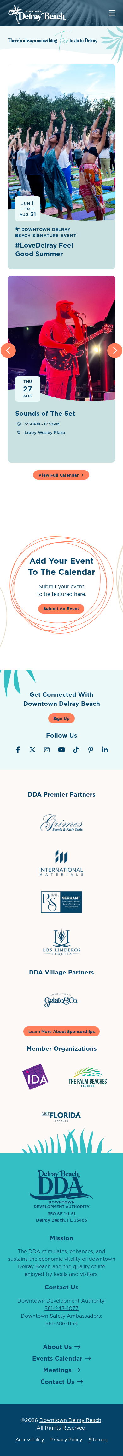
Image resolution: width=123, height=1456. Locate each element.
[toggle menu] (112, 13)
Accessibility (29, 1439)
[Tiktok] (76, 750)
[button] (8, 350)
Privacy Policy (66, 1439)
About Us (57, 1346)
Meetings (57, 1370)
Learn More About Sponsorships (61, 1031)
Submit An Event (61, 608)
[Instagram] (47, 750)
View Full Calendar (58, 475)
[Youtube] (61, 750)
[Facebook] (18, 750)
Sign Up (61, 718)
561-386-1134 (61, 1323)
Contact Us (57, 1381)
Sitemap (98, 1439)
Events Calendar (57, 1358)
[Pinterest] (90, 750)
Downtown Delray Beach (70, 1420)
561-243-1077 (61, 1308)
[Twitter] (32, 750)
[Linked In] (105, 750)
